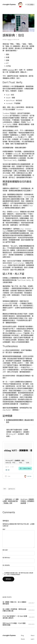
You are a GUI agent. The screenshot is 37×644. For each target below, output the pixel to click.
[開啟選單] (26, 4)
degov (9, 39)
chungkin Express (9, 4)
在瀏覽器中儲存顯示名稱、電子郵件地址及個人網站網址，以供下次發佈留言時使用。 (18, 573)
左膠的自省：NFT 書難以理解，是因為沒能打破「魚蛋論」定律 (10, 501)
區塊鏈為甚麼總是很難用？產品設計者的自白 (20, 421)
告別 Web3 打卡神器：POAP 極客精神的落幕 (14, 624)
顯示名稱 (5, 550)
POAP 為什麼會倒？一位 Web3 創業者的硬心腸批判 (15, 617)
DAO (5, 489)
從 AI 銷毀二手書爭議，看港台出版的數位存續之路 (14, 610)
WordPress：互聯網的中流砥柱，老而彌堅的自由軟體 (27, 501)
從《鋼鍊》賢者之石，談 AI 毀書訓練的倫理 (14, 603)
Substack (11, 70)
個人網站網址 (6, 565)
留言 (4, 529)
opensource (11, 489)
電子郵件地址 (6, 557)
